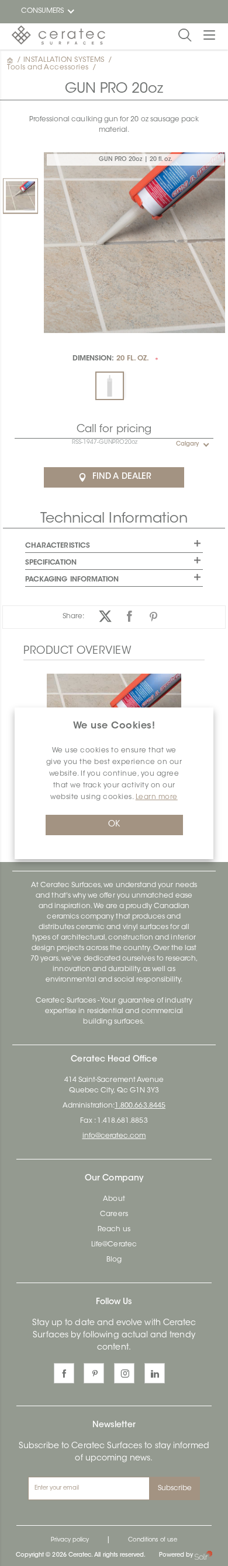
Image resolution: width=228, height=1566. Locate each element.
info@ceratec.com (114, 1136)
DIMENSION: (110, 358)
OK (114, 825)
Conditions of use (152, 1540)
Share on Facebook (129, 616)
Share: (73, 616)
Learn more (157, 797)
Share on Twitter (105, 616)
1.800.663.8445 (140, 1105)
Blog (114, 1259)
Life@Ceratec (114, 1244)
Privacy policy (70, 1540)
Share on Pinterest (153, 616)
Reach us (114, 1229)
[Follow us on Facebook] (64, 1373)
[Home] (11, 60)
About (114, 1199)
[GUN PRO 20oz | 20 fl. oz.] (20, 196)
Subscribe (175, 1488)
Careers (113, 1214)
